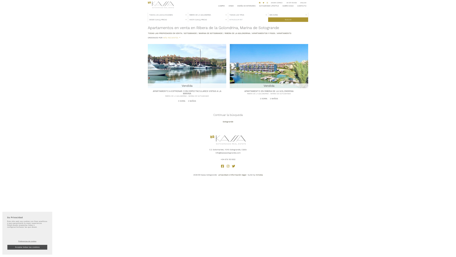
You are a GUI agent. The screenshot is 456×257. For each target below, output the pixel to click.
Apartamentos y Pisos (263, 33)
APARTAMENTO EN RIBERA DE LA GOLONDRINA (269, 91)
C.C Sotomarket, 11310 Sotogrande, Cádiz (228, 149)
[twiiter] (263, 2)
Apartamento (284, 33)
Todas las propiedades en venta (165, 33)
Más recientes (171, 38)
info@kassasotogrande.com (228, 153)
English (303, 3)
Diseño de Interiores (246, 6)
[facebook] (259, 2)
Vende (231, 6)
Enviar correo (277, 3)
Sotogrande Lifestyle (269, 6)
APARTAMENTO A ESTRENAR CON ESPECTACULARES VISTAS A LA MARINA (187, 92)
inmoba (259, 175)
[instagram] (267, 2)
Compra (221, 6)
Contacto (301, 6)
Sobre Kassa (288, 6)
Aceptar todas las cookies (27, 247)
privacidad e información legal (232, 175)
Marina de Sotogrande (211, 33)
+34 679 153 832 (291, 3)
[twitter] (233, 166)
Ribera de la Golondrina (237, 33)
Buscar (288, 20)
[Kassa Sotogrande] (161, 4)
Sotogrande (190, 33)
